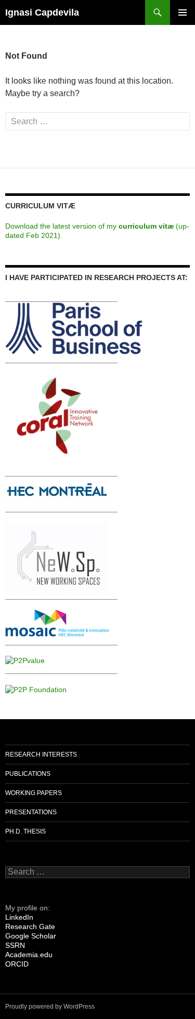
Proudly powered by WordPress (50, 1006)
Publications (27, 773)
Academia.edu (29, 954)
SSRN (15, 945)
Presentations (31, 812)
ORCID (17, 964)
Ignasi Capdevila (42, 12)
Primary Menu (182, 12)
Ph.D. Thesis (25, 831)
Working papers (33, 793)
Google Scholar (30, 936)
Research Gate (30, 926)
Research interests (41, 754)
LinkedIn (19, 917)
